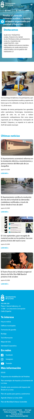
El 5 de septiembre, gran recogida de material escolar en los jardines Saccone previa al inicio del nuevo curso (16, 238)
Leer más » (5, 173)
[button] (2, 21)
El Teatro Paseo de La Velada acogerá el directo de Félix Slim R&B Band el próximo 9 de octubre (16, 274)
